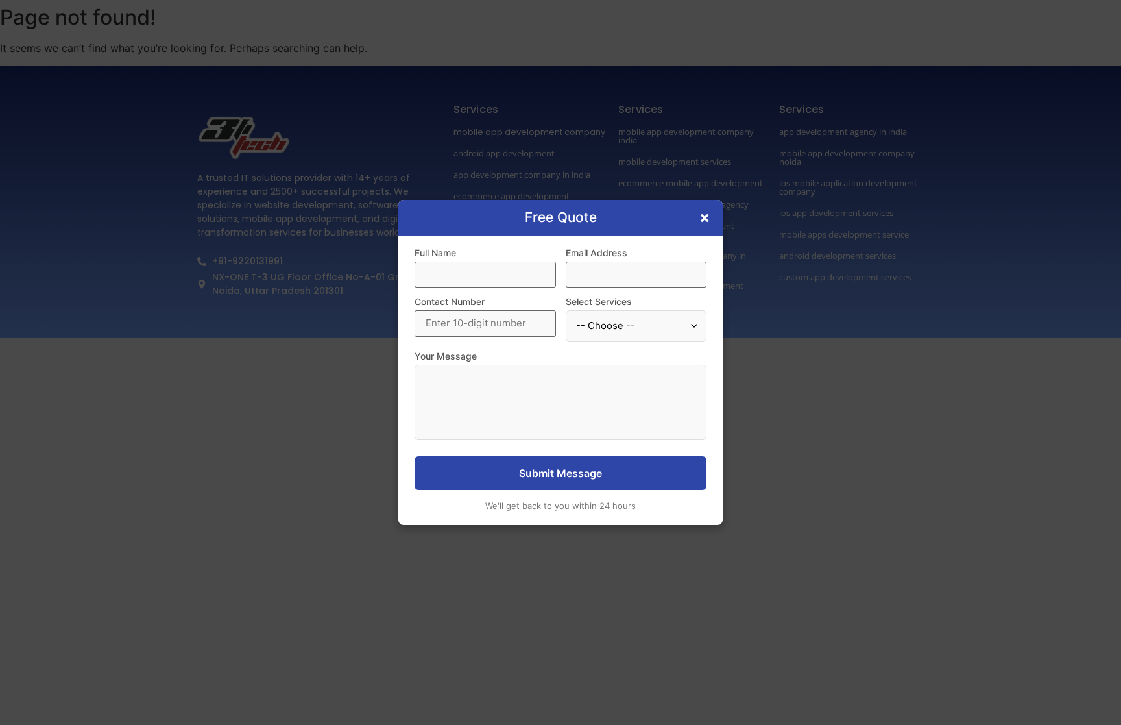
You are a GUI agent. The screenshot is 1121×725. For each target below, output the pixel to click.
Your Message (446, 356)
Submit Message (560, 473)
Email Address (596, 253)
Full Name (435, 253)
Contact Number (450, 301)
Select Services (599, 301)
